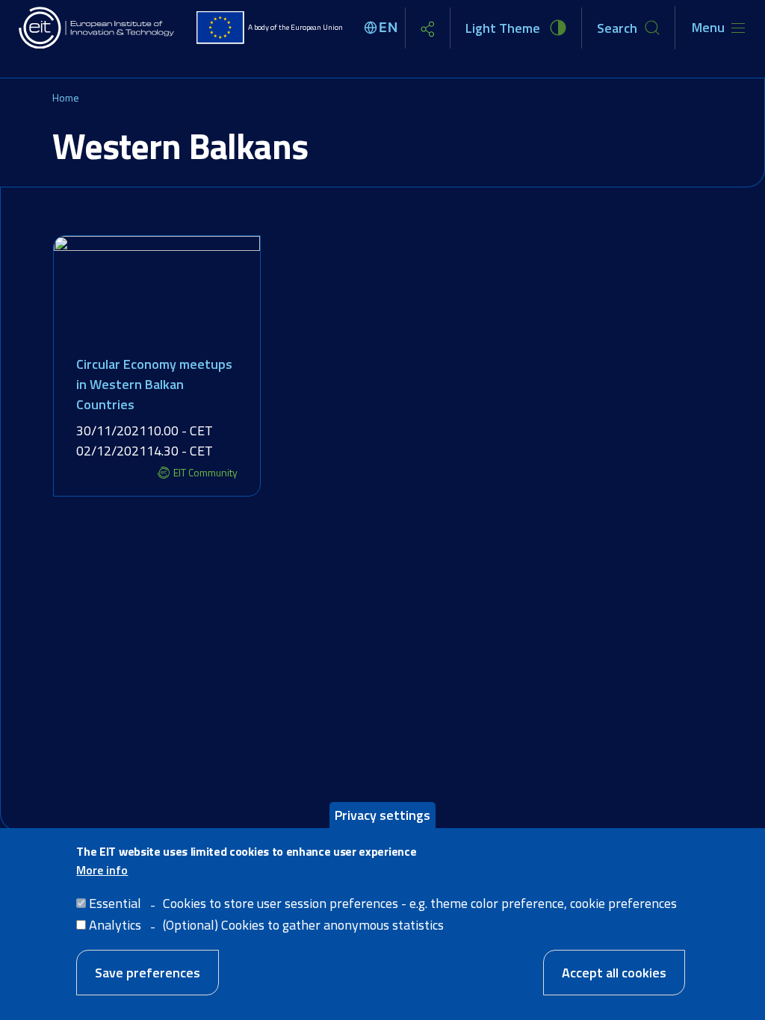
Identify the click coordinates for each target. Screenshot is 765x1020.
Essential (115, 903)
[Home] (97, 28)
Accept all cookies (614, 973)
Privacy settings (382, 815)
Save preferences (147, 973)
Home (65, 97)
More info (102, 870)
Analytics (115, 925)
